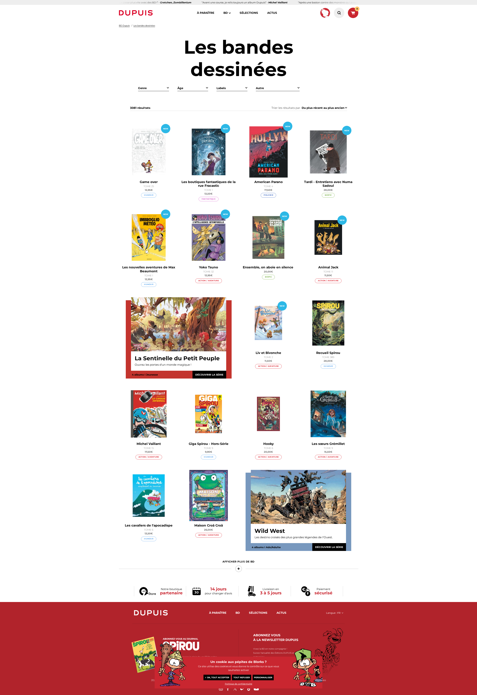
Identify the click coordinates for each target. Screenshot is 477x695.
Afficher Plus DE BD (238, 561)
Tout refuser (241, 677)
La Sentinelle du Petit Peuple (177, 358)
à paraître (205, 13)
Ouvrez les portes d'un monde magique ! (163, 364)
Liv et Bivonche (268, 353)
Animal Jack (328, 267)
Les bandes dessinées (144, 25)
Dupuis (136, 13)
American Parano (268, 182)
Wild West (270, 531)
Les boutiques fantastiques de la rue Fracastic (208, 183)
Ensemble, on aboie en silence (268, 267)
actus (272, 13)
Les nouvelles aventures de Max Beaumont (148, 269)
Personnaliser (263, 677)
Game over (149, 182)
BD (225, 13)
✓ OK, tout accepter (217, 677)
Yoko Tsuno (208, 267)
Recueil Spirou (328, 353)
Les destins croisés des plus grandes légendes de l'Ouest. (294, 537)
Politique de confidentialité (238, 684)
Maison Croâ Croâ (208, 525)
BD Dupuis (124, 25)
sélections (249, 13)
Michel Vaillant (149, 444)
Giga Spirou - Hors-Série (208, 444)
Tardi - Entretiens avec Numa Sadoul (328, 183)
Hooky (268, 444)
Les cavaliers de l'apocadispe (149, 525)
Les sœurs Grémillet (328, 444)
